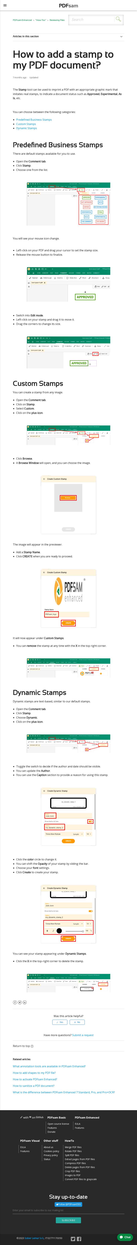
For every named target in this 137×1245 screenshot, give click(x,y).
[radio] (59, 1022)
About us (48, 1147)
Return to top (21, 1046)
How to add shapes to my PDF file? (34, 1073)
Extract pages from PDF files (80, 1159)
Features (52, 1127)
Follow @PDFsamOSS (70, 1204)
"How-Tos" (40, 20)
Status (47, 1159)
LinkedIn (25, 1004)
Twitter (20, 1004)
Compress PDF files (75, 1163)
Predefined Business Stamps (34, 119)
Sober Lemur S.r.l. (34, 1238)
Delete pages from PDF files (80, 1167)
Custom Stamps (26, 124)
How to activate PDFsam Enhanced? (35, 1079)
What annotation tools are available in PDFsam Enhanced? (49, 1066)
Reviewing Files (57, 20)
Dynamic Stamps (26, 128)
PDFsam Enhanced (22, 20)
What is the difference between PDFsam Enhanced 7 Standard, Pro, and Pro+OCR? (64, 1092)
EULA (77, 1123)
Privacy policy (51, 1155)
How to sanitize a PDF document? (33, 1086)
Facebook (15, 1004)
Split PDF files (72, 1155)
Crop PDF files (72, 1171)
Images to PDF (73, 1175)
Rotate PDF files (73, 1151)
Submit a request (83, 1035)
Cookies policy (51, 1151)
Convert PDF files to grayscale (81, 1179)
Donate (51, 1131)
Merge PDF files (73, 1147)
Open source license (58, 1123)
